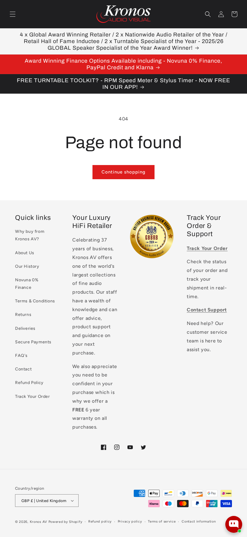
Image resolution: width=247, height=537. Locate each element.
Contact (23, 369)
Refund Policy (29, 382)
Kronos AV (38, 522)
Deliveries (25, 328)
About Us (24, 252)
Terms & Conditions (35, 301)
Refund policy (100, 521)
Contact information (199, 521)
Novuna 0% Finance (26, 283)
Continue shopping (123, 172)
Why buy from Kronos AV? (29, 235)
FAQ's (21, 355)
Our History (27, 266)
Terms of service (162, 521)
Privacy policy (130, 521)
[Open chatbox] (233, 524)
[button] (12, 14)
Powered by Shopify (65, 522)
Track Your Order (32, 396)
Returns (23, 314)
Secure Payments (33, 342)
